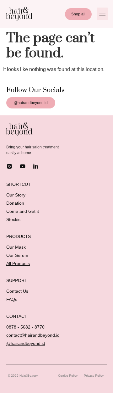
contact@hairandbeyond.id (33, 335)
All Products (18, 263)
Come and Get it (22, 211)
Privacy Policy (94, 375)
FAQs (11, 299)
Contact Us (17, 291)
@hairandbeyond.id (25, 343)
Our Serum (17, 255)
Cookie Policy (68, 375)
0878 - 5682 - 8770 (25, 326)
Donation (15, 203)
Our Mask (16, 247)
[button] (102, 14)
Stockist (14, 219)
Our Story (15, 194)
